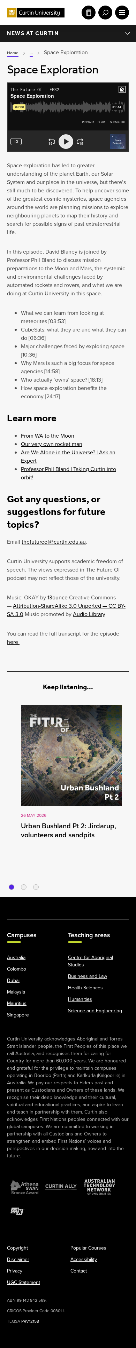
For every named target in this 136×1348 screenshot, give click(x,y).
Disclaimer (18, 1259)
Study (87, 12)
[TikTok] (120, 904)
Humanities (80, 999)
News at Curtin (33, 33)
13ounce (57, 597)
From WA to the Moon (47, 436)
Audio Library (89, 614)
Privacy (14, 1271)
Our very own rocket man (51, 444)
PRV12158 (30, 1321)
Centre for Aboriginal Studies (90, 961)
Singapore (18, 1015)
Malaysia (16, 992)
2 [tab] (24, 887)
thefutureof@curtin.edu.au (54, 542)
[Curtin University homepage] (36, 12)
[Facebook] (16, 904)
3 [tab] (36, 887)
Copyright (17, 1248)
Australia (16, 957)
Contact (78, 1271)
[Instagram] (33, 904)
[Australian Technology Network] (99, 1187)
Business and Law (87, 976)
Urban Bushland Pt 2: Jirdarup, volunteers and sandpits (68, 830)
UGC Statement (23, 1282)
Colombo (16, 969)
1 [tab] (11, 887)
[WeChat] (103, 904)
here (13, 642)
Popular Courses (88, 1248)
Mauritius (17, 1003)
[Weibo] (85, 904)
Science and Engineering (95, 1010)
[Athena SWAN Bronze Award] (24, 1187)
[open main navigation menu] (120, 12)
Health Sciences (85, 987)
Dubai (13, 980)
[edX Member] (17, 1211)
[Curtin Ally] (61, 1187)
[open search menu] (104, 12)
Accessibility (83, 1259)
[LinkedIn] (68, 904)
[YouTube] (50, 904)
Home (12, 53)
